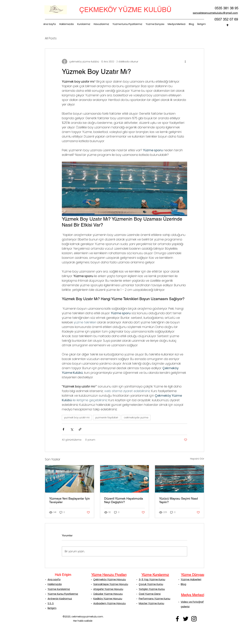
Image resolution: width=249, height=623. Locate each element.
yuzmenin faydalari (106, 417)
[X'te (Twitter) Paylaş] (71, 429)
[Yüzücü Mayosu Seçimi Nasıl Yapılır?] (179, 479)
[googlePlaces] (227, 25)
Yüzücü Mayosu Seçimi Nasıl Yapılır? (178, 500)
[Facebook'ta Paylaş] (63, 429)
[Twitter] (185, 618)
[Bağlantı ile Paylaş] (80, 429)
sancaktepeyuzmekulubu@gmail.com (215, 12)
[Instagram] (194, 618)
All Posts (51, 38)
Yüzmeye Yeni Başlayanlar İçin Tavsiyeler (69, 500)
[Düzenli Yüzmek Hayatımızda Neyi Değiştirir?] (124, 479)
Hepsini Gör (197, 458)
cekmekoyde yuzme (136, 417)
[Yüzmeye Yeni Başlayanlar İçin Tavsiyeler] (69, 479)
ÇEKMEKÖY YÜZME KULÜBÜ (125, 10)
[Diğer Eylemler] (185, 62)
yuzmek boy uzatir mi (76, 417)
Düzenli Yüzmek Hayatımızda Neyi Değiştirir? (123, 500)
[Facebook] (177, 618)
